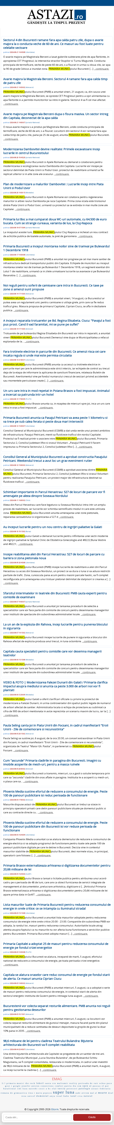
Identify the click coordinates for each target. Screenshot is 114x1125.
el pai (105, 1086)
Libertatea (30, 52)
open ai (87, 1086)
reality (73, 1083)
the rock (30, 1083)
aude (78, 1093)
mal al (93, 1093)
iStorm (54, 1109)
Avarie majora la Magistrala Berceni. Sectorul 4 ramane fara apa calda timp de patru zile (55, 81)
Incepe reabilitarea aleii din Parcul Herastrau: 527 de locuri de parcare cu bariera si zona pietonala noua (53, 556)
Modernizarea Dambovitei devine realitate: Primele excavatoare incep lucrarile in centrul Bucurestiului (51, 151)
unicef (31, 1096)
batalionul (9, 1088)
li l (3, 1083)
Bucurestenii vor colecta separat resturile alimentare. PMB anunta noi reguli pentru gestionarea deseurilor (56, 1008)
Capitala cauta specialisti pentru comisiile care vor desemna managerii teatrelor (52, 653)
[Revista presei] (56, 24)
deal (110, 1093)
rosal (59, 1096)
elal (54, 1088)
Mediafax (29, 192)
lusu (25, 1088)
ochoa (102, 1083)
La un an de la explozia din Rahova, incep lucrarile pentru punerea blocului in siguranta (55, 626)
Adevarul (29, 87)
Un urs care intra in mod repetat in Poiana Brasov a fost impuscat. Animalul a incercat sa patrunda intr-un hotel (56, 393)
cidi (19, 1089)
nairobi (33, 1088)
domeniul (42, 1096)
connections (47, 1086)
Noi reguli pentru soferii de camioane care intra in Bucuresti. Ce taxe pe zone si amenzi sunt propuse (53, 287)
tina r (31, 1093)
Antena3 (29, 329)
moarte (102, 1092)
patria (68, 1086)
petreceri (72, 1088)
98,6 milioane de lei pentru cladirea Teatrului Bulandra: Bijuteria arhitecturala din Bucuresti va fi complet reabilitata (48, 1043)
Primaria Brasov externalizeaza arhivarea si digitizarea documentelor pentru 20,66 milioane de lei (56, 867)
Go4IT (28, 874)
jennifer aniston (31, 1086)
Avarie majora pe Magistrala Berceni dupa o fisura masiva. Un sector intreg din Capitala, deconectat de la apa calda (55, 116)
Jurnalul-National (32, 122)
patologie (84, 1088)
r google (16, 1086)
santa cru (50, 1083)
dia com (77, 1086)
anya (52, 1096)
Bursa (28, 531)
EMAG (57, 1078)
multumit (62, 1083)
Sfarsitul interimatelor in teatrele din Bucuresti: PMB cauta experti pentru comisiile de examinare (55, 595)
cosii (42, 1088)
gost (7, 1086)
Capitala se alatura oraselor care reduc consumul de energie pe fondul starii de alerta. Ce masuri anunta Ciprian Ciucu (56, 977)
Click (28, 500)
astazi (95, 1088)
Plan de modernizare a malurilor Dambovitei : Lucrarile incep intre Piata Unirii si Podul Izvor (53, 186)
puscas (97, 1086)
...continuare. (101, 68)
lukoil (40, 1083)
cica (80, 1096)
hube (66, 1096)
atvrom (85, 1093)
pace (109, 1083)
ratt (96, 1083)
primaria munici (15, 1083)
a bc (48, 1088)
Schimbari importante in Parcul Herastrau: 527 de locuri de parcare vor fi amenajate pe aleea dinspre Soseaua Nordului (54, 494)
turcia (62, 1088)
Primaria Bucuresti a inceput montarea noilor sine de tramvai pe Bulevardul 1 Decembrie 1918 (56, 248)
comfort (59, 1086)
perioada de (86, 1083)
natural (88, 1096)
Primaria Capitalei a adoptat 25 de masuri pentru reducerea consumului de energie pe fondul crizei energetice (55, 946)
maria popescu (44, 1093)
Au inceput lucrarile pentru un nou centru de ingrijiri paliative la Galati (52, 527)
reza (24, 1096)
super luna (64, 1092)
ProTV (28, 399)
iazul (73, 1096)
